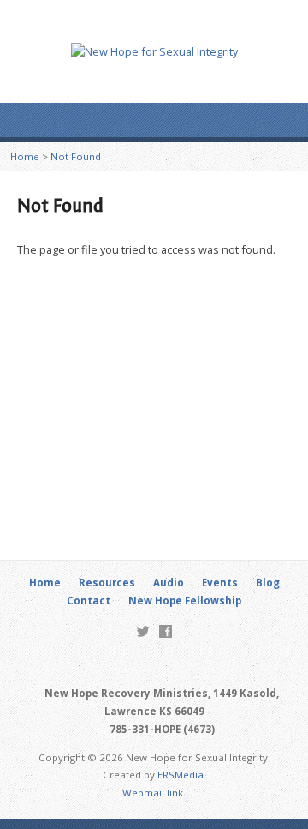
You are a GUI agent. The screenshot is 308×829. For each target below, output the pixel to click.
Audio (168, 582)
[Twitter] (143, 631)
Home (24, 156)
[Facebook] (165, 631)
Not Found (75, 156)
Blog (268, 582)
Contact (88, 600)
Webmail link (152, 792)
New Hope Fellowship (184, 600)
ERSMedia (180, 774)
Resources (107, 582)
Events (220, 582)
